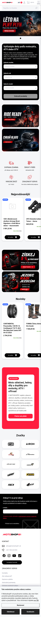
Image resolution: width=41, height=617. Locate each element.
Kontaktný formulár (12, 562)
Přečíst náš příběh (21, 416)
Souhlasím (30, 612)
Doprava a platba (7, 579)
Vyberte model (8, 84)
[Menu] (38, 2)
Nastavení (20, 605)
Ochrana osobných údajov (10, 585)
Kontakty (5, 573)
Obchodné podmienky (8, 582)
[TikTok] (19, 555)
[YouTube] (14, 555)
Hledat (36, 8)
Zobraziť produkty (20, 96)
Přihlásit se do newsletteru (12, 523)
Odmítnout (10, 612)
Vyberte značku (8, 62)
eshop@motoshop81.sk (13, 546)
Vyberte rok (7, 73)
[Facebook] (3, 555)
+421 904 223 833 (11, 550)
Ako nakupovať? (7, 576)
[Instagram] (8, 555)
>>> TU (36, 600)
